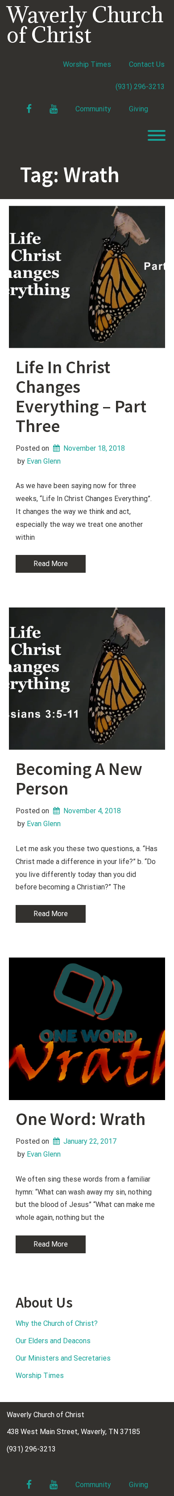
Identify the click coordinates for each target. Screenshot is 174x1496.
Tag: (70, 174)
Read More (50, 563)
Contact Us (147, 64)
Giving (138, 109)
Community (93, 109)
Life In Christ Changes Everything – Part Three (81, 396)
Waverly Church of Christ (85, 24)
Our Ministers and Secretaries (63, 1358)
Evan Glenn (44, 461)
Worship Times (87, 64)
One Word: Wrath (80, 1119)
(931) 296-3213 (140, 86)
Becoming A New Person (79, 778)
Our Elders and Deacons (53, 1341)
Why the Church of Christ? (57, 1323)
